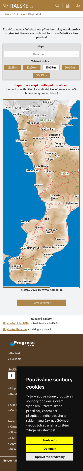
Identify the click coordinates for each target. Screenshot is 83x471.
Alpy (13, 443)
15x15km (12, 67)
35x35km (41, 75)
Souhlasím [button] (50, 440)
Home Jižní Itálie (41, 303)
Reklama (16, 358)
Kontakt (15, 353)
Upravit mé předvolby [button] (50, 457)
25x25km (51, 67)
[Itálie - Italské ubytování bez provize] (18, 5)
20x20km (32, 67)
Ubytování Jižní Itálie (16, 323)
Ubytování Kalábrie (15, 329)
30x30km (70, 67)
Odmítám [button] (50, 448)
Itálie (13, 449)
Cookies (15, 410)
